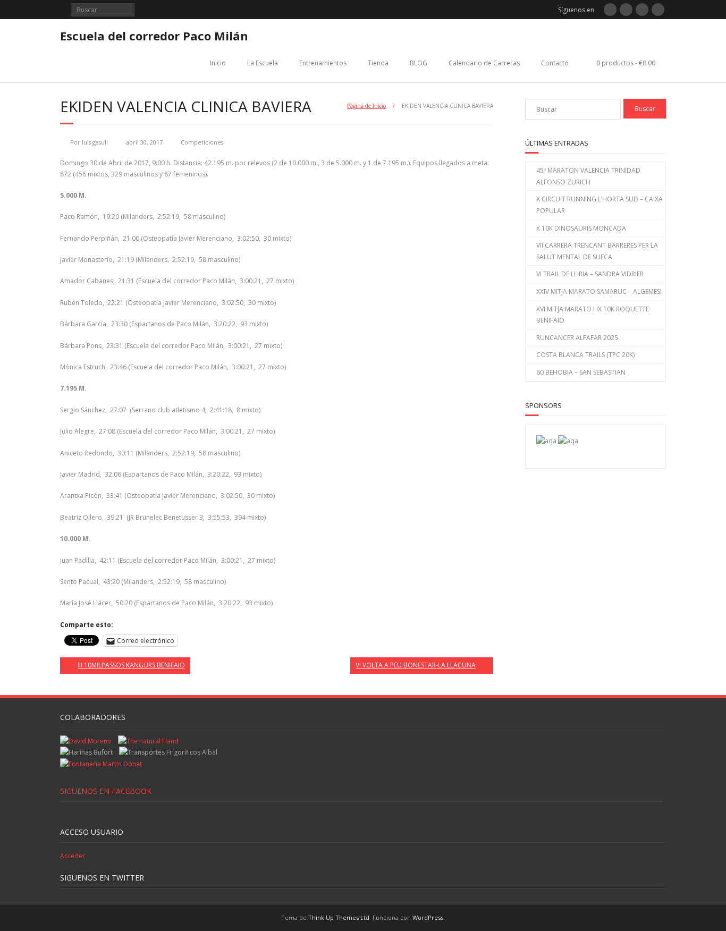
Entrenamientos (323, 62)
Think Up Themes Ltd (338, 917)
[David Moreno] (568, 440)
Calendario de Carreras (484, 62)
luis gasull (95, 142)
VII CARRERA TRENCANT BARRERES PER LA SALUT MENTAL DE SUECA (597, 251)
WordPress (427, 917)
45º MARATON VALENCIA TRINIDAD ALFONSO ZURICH (588, 176)
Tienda (378, 62)
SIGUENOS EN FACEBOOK (105, 791)
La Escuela (262, 62)
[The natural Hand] (148, 741)
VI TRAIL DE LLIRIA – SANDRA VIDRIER (590, 273)
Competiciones (202, 142)
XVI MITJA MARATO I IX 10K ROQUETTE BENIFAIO (592, 314)
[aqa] (546, 440)
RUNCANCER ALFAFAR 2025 (577, 337)
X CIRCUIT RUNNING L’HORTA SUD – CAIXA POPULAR (599, 204)
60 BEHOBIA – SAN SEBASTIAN (581, 372)
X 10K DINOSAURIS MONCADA (581, 228)
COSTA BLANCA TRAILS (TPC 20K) (585, 354)
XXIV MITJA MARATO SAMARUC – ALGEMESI (599, 291)
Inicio (218, 62)
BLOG (418, 62)
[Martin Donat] (101, 763)
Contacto (555, 62)
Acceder (72, 855)
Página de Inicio (366, 105)
